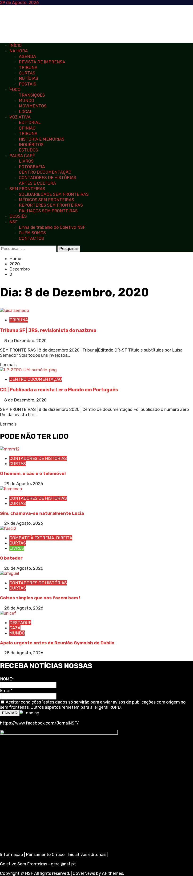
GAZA (14, 627)
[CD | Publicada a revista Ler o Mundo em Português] (28, 370)
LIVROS (26, 161)
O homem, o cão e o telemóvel (33, 473)
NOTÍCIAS (28, 78)
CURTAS (27, 73)
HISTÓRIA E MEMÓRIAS (41, 139)
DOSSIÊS (18, 216)
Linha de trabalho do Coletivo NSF (52, 227)
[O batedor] (8, 528)
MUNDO (26, 100)
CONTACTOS (31, 238)
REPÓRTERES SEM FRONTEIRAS (51, 205)
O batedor (11, 558)
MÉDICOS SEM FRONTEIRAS (46, 199)
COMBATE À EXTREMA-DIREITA (40, 537)
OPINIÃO (27, 128)
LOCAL (25, 111)
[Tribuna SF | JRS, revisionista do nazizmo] (14, 310)
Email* (6, 690)
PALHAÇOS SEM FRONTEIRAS (48, 210)
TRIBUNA (28, 67)
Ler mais (8, 364)
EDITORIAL (30, 122)
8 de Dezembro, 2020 (25, 340)
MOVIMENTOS (33, 106)
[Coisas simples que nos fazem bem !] (9, 573)
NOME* (7, 679)
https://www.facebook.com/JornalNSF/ (39, 723)
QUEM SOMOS (32, 232)
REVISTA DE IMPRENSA (42, 62)
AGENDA (27, 56)
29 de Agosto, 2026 (23, 483)
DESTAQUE (20, 622)
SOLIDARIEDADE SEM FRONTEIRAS (54, 194)
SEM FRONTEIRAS (27, 188)
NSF (13, 222)
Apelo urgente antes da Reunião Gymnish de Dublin (57, 643)
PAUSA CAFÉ (22, 155)
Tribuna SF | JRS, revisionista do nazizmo (48, 330)
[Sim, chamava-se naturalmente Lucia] (11, 488)
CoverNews (84, 873)
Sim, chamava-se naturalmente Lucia (42, 513)
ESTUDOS (28, 150)
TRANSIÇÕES (32, 95)
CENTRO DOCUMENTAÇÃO (45, 172)
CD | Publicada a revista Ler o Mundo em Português (59, 390)
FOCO (14, 89)
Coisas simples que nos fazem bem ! (40, 598)
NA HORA (18, 50)
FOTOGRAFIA (32, 166)
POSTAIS (27, 84)
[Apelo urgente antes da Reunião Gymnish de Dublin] (8, 613)
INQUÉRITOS (31, 144)
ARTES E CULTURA (37, 183)
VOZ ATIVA (20, 117)
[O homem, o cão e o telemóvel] (10, 449)
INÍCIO (15, 45)
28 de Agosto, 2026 (23, 568)
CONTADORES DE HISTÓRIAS (47, 177)
